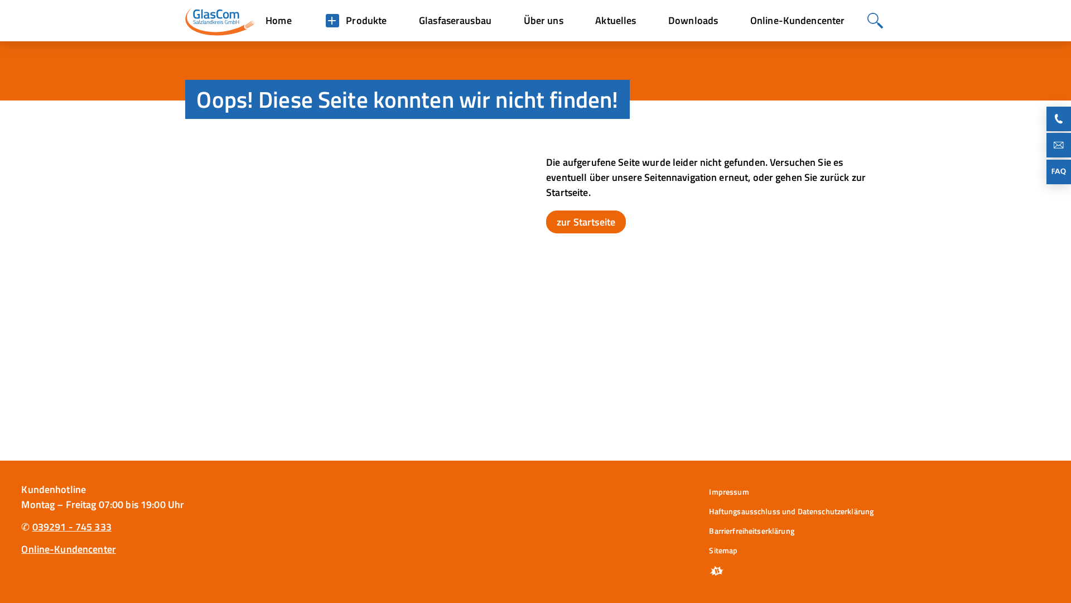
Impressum (729, 491)
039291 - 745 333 (72, 526)
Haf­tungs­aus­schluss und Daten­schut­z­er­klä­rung (791, 511)
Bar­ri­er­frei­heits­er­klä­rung (751, 531)
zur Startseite (586, 221)
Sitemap (723, 550)
